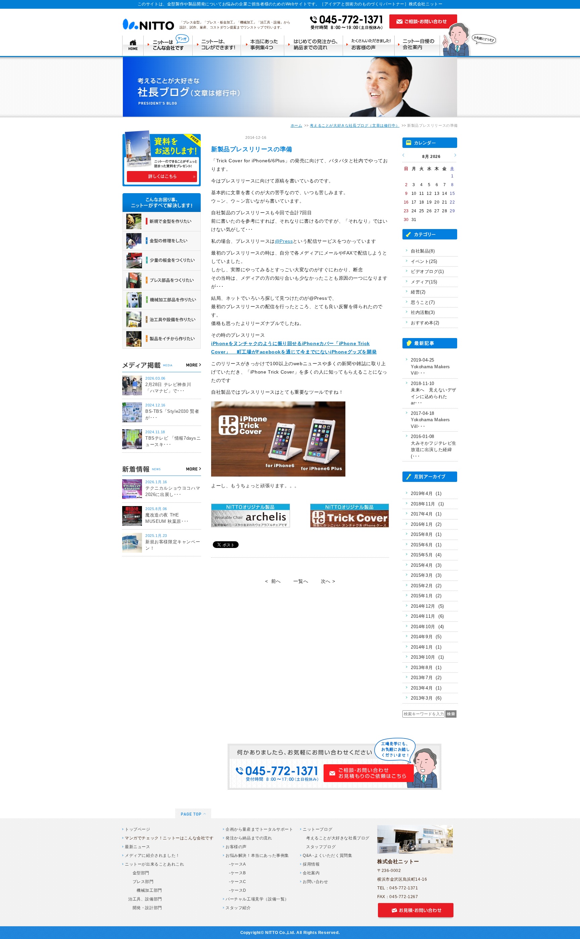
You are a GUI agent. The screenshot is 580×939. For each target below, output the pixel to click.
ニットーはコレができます (217, 45)
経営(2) (418, 291)
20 (436, 202)
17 (414, 202)
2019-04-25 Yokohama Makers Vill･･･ (430, 366)
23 (406, 211)
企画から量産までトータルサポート (259, 829)
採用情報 (311, 864)
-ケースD (237, 890)
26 (429, 211)
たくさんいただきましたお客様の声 (370, 45)
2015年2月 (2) (426, 585)
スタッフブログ (321, 846)
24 (414, 211)
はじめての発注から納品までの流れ (314, 45)
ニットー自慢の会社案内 (419, 45)
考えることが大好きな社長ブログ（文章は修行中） (354, 125)
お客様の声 (236, 846)
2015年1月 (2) (426, 595)
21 (444, 202)
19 (429, 202)
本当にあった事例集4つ (263, 45)
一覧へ (300, 581)
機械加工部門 (145, 890)
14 (444, 193)
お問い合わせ (315, 881)
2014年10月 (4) (427, 626)
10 (414, 193)
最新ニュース (137, 846)
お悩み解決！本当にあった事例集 (257, 855)
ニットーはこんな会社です (168, 45)
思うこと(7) (423, 302)
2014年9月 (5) (426, 636)
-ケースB (237, 873)
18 (421, 202)
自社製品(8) (423, 251)
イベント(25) (424, 261)
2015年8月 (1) (426, 534)
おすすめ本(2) (425, 322)
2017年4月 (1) (426, 513)
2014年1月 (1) (426, 647)
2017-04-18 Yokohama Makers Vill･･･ (430, 420)
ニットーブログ (317, 829)
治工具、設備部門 (145, 899)
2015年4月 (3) (426, 565)
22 (452, 202)
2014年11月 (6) (427, 616)
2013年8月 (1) (426, 667)
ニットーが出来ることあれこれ (154, 864)
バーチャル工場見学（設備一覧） (257, 899)
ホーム (296, 125)
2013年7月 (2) (426, 677)
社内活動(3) (423, 312)
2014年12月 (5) (427, 606)
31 (414, 219)
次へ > (328, 581)
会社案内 (311, 873)
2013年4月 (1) (426, 688)
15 (452, 193)
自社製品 (226, 138)
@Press (284, 241)
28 (444, 211)
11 (421, 193)
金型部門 (138, 873)
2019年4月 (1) (426, 493)
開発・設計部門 (145, 907)
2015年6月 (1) (426, 544)
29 (452, 211)
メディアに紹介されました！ (152, 855)
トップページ (137, 829)
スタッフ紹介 (238, 907)
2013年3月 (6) (426, 698)
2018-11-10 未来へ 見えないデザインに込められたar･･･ (433, 393)
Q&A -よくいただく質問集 (327, 855)
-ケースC (237, 881)
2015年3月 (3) (426, 575)
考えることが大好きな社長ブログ (338, 838)
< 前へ (273, 581)
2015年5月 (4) (426, 554)
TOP (132, 45)
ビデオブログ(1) (427, 271)
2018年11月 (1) (427, 503)
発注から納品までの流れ (249, 838)
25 (421, 211)
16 (406, 202)
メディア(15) (424, 281)
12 (429, 193)
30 (406, 219)
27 (436, 211)
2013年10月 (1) (427, 657)
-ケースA (237, 864)
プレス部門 (141, 881)
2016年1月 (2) (426, 524)
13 (436, 193)
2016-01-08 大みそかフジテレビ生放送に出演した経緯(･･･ (433, 446)
